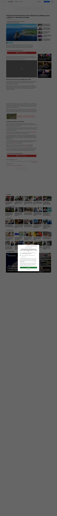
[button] (28, 257)
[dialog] (28, 258)
